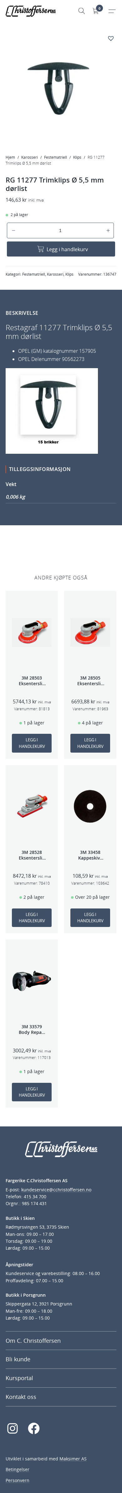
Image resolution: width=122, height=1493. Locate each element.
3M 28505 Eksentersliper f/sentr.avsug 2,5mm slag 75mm (90, 680)
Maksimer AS (73, 1459)
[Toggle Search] (82, 11)
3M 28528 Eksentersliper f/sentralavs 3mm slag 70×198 (32, 855)
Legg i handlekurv (67, 249)
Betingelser (17, 1469)
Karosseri (29, 157)
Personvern (17, 1480)
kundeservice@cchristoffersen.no (56, 1190)
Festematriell (55, 157)
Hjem (10, 157)
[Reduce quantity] (13, 230)
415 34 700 (35, 1196)
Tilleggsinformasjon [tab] (40, 469)
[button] (111, 38)
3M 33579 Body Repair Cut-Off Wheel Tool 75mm (32, 1029)
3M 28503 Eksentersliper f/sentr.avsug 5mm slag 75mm (32, 680)
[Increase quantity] (108, 230)
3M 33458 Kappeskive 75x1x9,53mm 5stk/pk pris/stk (90, 855)
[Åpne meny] (111, 11)
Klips (77, 157)
